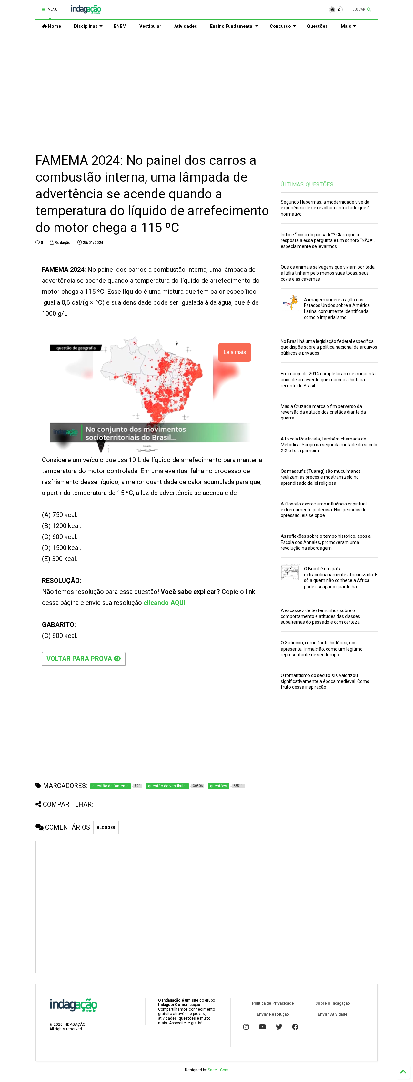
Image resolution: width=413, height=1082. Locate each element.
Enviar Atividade (333, 1014)
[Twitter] (279, 1027)
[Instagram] (246, 1027)
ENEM (120, 26)
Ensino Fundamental (232, 26)
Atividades (185, 26)
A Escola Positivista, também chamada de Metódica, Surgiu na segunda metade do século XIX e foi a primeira (329, 444)
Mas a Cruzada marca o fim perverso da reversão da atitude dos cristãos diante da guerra (323, 412)
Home (54, 26)
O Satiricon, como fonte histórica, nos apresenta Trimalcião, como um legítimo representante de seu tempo (322, 648)
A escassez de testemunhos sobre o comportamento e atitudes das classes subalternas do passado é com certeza (320, 616)
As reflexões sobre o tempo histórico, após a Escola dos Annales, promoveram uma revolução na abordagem (326, 542)
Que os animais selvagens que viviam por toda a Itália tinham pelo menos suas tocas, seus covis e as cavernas (328, 272)
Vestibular (150, 26)
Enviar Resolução (273, 1014)
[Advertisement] (206, 87)
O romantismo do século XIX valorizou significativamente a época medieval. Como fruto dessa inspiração (325, 681)
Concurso (280, 26)
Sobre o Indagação (332, 1003)
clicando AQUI (164, 603)
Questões (317, 26)
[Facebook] (295, 1027)
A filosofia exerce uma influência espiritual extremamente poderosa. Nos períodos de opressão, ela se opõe (324, 509)
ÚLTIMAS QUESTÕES (307, 184)
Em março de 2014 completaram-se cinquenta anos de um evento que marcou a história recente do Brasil (328, 379)
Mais (346, 26)
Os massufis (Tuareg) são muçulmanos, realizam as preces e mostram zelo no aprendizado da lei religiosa (321, 477)
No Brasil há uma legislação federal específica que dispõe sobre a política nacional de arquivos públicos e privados (329, 347)
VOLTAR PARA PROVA (80, 659)
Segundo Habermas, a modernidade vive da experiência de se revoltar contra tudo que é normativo (325, 207)
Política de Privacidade (273, 1003)
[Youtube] (262, 1027)
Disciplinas (86, 26)
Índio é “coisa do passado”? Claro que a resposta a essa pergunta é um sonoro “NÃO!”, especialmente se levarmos (328, 240)
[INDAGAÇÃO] (86, 11)
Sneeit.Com (218, 1070)
